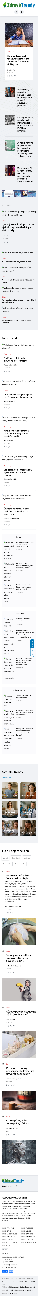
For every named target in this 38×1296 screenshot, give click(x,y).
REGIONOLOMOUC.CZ (28, 1237)
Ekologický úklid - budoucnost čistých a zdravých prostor (24, 565)
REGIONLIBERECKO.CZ (9, 1243)
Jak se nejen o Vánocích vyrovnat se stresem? (16, 321)
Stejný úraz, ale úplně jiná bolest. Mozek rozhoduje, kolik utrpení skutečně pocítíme (25, 97)
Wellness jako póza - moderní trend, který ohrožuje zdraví (19, 301)
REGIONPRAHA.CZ (8, 1228)
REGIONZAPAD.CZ (27, 1234)
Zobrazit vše (6, 778)
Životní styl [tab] (16, 858)
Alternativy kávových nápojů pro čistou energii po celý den (18, 396)
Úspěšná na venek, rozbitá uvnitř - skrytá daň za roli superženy (16, 511)
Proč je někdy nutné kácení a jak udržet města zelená (23, 587)
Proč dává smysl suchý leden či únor (16, 262)
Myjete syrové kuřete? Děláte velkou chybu (18, 877)
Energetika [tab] (7, 864)
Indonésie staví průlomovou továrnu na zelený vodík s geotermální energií (25, 633)
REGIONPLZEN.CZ (27, 1228)
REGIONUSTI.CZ (7, 1240)
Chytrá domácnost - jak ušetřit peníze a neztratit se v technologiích (24, 661)
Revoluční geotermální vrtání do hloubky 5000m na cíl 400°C (24, 544)
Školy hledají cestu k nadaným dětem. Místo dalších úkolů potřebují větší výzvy (18, 60)
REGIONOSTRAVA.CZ (9, 1237)
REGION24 (22, 1216)
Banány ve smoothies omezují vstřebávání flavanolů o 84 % (18, 958)
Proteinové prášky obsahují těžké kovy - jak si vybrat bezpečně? (20, 1071)
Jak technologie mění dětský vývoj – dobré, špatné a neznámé (18, 472)
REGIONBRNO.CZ (7, 1231)
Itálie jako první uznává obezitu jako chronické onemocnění (24, 712)
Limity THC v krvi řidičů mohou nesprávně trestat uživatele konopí (24, 731)
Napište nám (4, 1271)
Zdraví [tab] (5, 858)
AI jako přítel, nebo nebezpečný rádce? (17, 1122)
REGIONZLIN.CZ (7, 1246)
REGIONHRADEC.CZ (27, 1240)
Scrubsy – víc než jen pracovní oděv (24, 696)
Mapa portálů (4, 1249)
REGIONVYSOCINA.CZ (9, 1234)
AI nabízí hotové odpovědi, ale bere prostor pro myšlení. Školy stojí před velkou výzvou (25, 149)
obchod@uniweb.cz (10, 1265)
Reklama (11, 1271)
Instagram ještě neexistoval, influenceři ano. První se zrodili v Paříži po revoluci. (25, 124)
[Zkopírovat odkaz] (15, 76)
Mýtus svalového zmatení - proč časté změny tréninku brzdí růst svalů (17, 433)
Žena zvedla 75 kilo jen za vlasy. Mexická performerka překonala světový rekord (25, 175)
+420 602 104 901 (10, 1267)
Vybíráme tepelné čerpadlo (23, 620)
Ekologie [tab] (27, 858)
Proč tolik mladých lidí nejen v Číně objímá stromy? (18, 281)
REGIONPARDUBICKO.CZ (29, 1243)
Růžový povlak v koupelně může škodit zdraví (21, 1013)
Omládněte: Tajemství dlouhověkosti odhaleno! (16, 359)
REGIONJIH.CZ (26, 1231)
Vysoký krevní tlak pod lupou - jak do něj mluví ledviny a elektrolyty (18, 227)
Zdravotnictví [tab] (20, 864)
